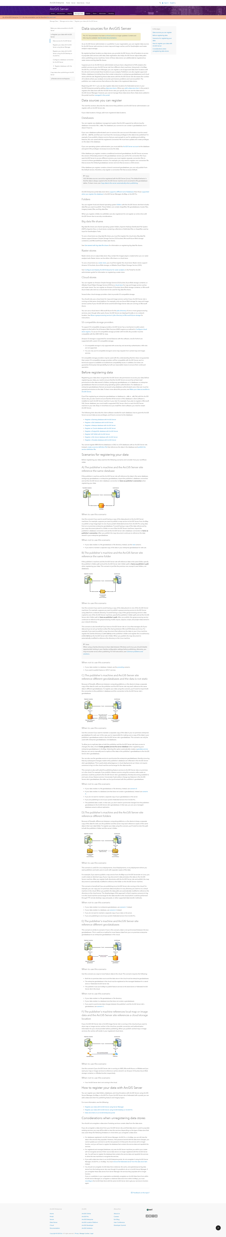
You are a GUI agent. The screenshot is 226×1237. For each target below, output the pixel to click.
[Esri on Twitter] (147, 1216)
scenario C (123, 907)
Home (53, 13)
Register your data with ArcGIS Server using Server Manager (62, 46)
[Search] (160, 2)
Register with (97, 434)
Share (94, 13)
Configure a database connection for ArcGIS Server (63, 61)
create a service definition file (97, 447)
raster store (102, 263)
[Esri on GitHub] (153, 1216)
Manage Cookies (84, 1233)
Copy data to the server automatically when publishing (119, 183)
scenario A (113, 910)
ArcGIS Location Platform (90, 1222)
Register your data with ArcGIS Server (86, 21)
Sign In (166, 3)
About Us (117, 1213)
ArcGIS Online (86, 1213)
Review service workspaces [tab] (61, 78)
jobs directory (121, 310)
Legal (91, 1233)
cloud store (119, 285)
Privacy (77, 1233)
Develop (111, 13)
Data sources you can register (162, 32)
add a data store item (132, 88)
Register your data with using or (109, 1110)
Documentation (55, 1228)
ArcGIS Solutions (87, 1228)
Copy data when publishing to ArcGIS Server (62, 73)
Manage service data (66, 21)
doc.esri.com (51, 17)
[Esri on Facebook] (150, 1216)
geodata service (142, 749)
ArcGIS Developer (87, 1225)
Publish (88, 13)
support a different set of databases (122, 192)
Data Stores (80, 3)
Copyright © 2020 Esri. (56, 1233)
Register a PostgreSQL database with (101, 431)
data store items (111, 88)
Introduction (61, 13)
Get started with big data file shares (97, 245)
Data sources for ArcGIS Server (62, 41)
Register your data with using (104, 1107)
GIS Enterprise (57, 3)
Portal (68, 3)
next (133, 545)
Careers (116, 1216)
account (131, 146)
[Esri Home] (149, 1209)
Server (73, 3)
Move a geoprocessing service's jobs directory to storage (116, 315)
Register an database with (100, 428)
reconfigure (89, 1181)
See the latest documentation (107, 38)
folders (119, 204)
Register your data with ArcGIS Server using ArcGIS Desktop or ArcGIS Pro (62, 53)
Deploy (69, 13)
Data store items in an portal (100, 1113)
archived (108, 35)
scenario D (133, 788)
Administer (102, 13)
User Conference (119, 1222)
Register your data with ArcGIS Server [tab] (61, 36)
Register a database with (100, 419)
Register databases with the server (62, 67)
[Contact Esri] (156, 1216)
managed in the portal (102, 95)
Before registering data (160, 35)
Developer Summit (120, 1225)
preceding (120, 667)
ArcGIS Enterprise (87, 1219)
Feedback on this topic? (141, 1193)
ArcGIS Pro (85, 1216)
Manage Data (79, 13)
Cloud (88, 3)
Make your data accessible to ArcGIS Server (62, 29)
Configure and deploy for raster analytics (105, 270)
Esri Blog (116, 1219)
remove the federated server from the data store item (130, 1161)
